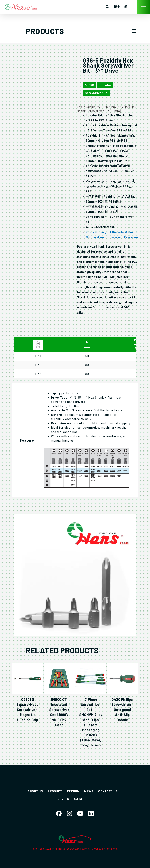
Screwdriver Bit (96, 93)
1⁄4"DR (89, 85)
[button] (134, 31)
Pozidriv (105, 85)
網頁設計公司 (84, 848)
